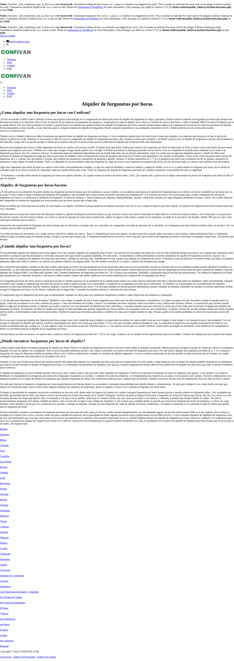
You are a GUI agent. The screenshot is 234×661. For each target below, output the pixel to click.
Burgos (3, 467)
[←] (117, 52)
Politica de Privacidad (24, 657)
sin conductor (7, 640)
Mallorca (4, 516)
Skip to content (7, 35)
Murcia (3, 499)
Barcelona (5, 483)
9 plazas (4, 629)
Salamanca (5, 586)
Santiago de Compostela (12, 575)
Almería (4, 472)
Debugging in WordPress (90, 7)
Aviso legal (5, 657)
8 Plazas (4, 608)
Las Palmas (5, 461)
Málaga (3, 543)
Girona (3, 564)
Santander (5, 510)
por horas (4, 624)
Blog (9, 62)
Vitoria (3, 521)
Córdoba (4, 526)
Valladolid (5, 554)
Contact (11, 65)
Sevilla (3, 488)
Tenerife (4, 532)
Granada (4, 445)
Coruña (3, 548)
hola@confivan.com (19, 41)
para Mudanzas (7, 619)
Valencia (4, 537)
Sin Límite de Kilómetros (12, 602)
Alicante (4, 494)
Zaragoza (4, 434)
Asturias (4, 505)
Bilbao (3, 440)
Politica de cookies (46, 657)
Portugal (4, 646)
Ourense (4, 581)
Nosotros (11, 59)
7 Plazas (4, 613)
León (2, 478)
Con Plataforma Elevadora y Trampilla (19, 591)
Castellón (4, 456)
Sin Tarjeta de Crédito (11, 597)
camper (3, 635)
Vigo (2, 450)
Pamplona (5, 559)
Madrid (3, 429)
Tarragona (5, 570)
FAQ (9, 68)
